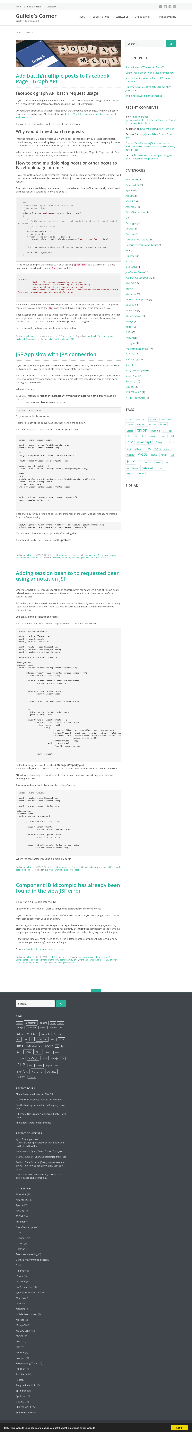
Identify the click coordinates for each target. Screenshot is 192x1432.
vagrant (131, 473)
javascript (144, 442)
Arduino (130, 195)
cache (170, 420)
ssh (166, 462)
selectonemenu (23, 557)
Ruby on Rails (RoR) (136, 370)
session (34, 557)
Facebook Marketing (59, 339)
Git (127, 250)
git (141, 436)
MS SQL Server (133, 316)
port (140, 462)
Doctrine (130, 234)
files (135, 436)
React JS (130, 365)
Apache (130, 190)
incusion (100, 867)
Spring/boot (132, 376)
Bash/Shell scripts (135, 212)
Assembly (131, 206)
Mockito (130, 305)
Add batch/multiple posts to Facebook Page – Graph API (62, 78)
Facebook (102, 336)
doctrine (163, 424)
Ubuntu (130, 386)
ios (106, 867)
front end (83, 959)
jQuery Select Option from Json (157, 128)
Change (130, 424)
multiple (19, 339)
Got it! (179, 1427)
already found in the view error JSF (96, 957)
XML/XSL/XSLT (134, 392)
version (141, 473)
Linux (137, 448)
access (129, 420)
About (18, 6)
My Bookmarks (143, 16)
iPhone (129, 261)
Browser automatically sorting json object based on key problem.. (149, 157)
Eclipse (130, 430)
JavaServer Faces (98, 557)
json (129, 448)
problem (148, 462)
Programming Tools (137, 348)
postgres (130, 343)
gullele (28, 555)
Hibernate (66, 557)
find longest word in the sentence (144, 95)
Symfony (130, 381)
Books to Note (34, 6)
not (172, 455)
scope (112, 555)
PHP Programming (166, 16)
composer (141, 424)
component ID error (69, 959)
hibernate (88, 555)
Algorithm (131, 179)
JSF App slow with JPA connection (56, 354)
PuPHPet (130, 354)
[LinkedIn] (170, 6)
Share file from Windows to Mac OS (145, 67)
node (128, 326)
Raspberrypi (132, 359)
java (130, 441)
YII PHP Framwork (135, 397)
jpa (95, 555)
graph (110, 336)
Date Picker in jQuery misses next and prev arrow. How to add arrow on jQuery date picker (150, 146)
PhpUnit (130, 337)
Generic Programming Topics (142, 244)
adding (87, 867)
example (155, 430)
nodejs (164, 454)
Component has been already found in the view (37, 959)
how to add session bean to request (45, 949)
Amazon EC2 (132, 185)
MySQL (129, 321)
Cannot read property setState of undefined (150, 72)
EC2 (171, 424)
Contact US (52, 6)
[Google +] (174, 6)
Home (19, 32)
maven (129, 288)
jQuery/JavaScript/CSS (138, 277)
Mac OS (130, 283)
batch (93, 336)
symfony (132, 468)
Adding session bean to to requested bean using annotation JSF (68, 576)
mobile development (137, 299)
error (142, 430)
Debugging (132, 223)
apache (153, 419)
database (152, 424)
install (171, 436)
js (166, 443)
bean (93, 867)
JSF (99, 555)
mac (147, 448)
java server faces (96, 959)
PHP (26, 339)
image (163, 436)
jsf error (113, 959)
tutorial (27, 869)
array (162, 420)
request (32, 339)
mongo (167, 449)
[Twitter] (165, 6)
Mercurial (131, 294)
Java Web (56, 557)
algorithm (140, 419)
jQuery (158, 442)
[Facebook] (160, 6)
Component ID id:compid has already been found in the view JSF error (68, 888)
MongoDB (131, 310)
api (89, 336)
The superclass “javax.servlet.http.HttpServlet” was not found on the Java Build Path (151, 120)
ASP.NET (130, 201)
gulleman (30, 336)
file (128, 436)
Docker (129, 228)
